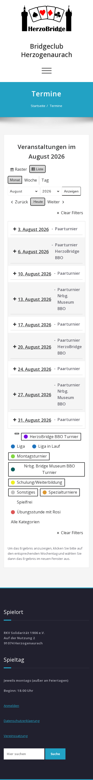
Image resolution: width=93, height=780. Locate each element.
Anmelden (11, 705)
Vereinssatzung (16, 736)
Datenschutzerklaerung (21, 720)
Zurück (21, 202)
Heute (38, 202)
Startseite (38, 106)
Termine (56, 106)
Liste (37, 170)
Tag (45, 180)
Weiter (53, 202)
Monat (15, 180)
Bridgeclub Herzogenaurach (46, 50)
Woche (30, 180)
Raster (18, 170)
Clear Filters (72, 212)
